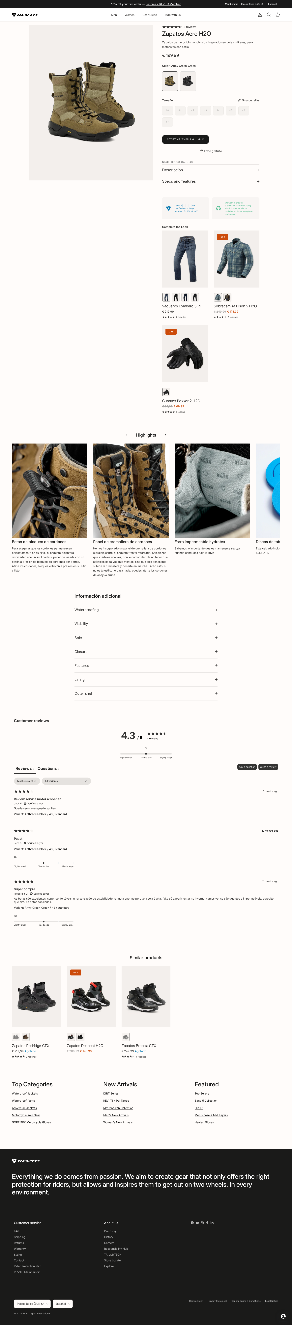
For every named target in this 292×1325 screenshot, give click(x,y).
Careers (109, 1243)
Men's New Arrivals (116, 1115)
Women (129, 14)
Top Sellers (202, 1093)
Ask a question (247, 766)
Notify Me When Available (185, 139)
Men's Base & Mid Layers (211, 1115)
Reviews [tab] (24, 768)
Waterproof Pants (23, 1100)
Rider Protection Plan (27, 1266)
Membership (231, 4)
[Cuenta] (259, 14)
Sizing (18, 1254)
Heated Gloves (204, 1122)
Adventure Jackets (24, 1108)
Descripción (172, 170)
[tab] (48, 769)
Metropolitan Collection (118, 1108)
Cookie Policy (196, 1301)
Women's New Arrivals (117, 1122)
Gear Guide (149, 14)
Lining (79, 679)
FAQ (16, 1231)
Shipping (19, 1237)
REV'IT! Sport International (36, 1313)
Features (81, 665)
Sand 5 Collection (206, 1100)
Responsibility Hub (116, 1248)
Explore (109, 1266)
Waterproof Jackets (25, 1093)
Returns (19, 1243)
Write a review (268, 766)
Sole (78, 637)
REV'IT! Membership (27, 1272)
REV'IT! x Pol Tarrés (116, 1100)
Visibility (81, 623)
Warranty (20, 1248)
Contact (19, 1260)
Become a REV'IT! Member (163, 4)
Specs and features (179, 181)
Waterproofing (86, 609)
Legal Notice (271, 1301)
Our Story (110, 1231)
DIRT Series (110, 1093)
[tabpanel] (146, 854)
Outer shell (83, 693)
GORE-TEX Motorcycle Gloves (31, 1122)
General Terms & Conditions (246, 1301)
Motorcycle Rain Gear (26, 1115)
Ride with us (173, 14)
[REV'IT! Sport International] (25, 15)
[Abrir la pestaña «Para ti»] (283, 1316)
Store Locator (113, 1260)
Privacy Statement (217, 1301)
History (108, 1237)
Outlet (199, 1108)
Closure (80, 651)
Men (114, 14)
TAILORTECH (112, 1254)
